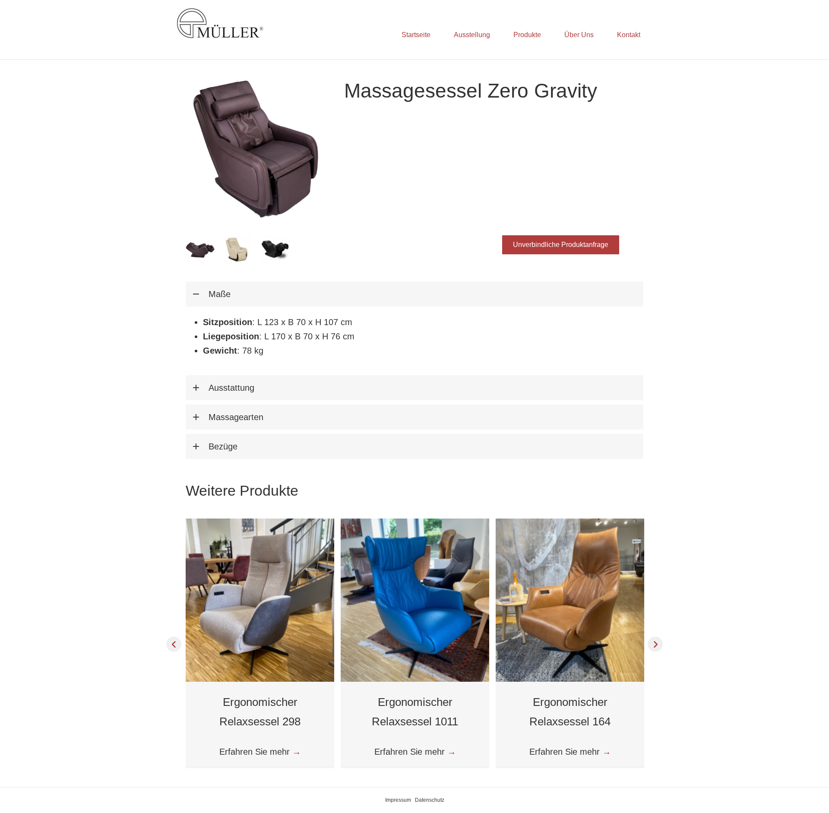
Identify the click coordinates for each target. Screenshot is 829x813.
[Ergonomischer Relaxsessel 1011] (415, 599)
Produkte (527, 34)
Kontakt (628, 34)
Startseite (416, 34)
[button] (560, 244)
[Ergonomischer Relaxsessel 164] (570, 599)
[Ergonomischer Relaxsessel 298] (260, 599)
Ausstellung (472, 34)
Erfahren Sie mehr (260, 751)
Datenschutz (429, 800)
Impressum (398, 800)
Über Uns (579, 34)
